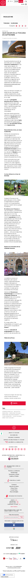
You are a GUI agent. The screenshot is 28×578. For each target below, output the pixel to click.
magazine (8, 17)
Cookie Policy (14, 490)
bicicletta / (17, 411)
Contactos (14, 484)
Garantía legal (14, 472)
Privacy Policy (14, 488)
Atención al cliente (14, 486)
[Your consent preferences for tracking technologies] (1, 433)
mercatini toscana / (15, 413)
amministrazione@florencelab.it (13, 567)
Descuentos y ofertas (14, 474)
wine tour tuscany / (8, 418)
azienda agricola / (8, 411)
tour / (23, 414)
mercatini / (5, 413)
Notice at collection (4, 576)
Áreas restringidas (14, 491)
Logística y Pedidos (14, 476)
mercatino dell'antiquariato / (11, 414)
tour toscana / (17, 416)
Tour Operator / (7, 416)
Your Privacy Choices (9, 574)
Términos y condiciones (14, 470)
